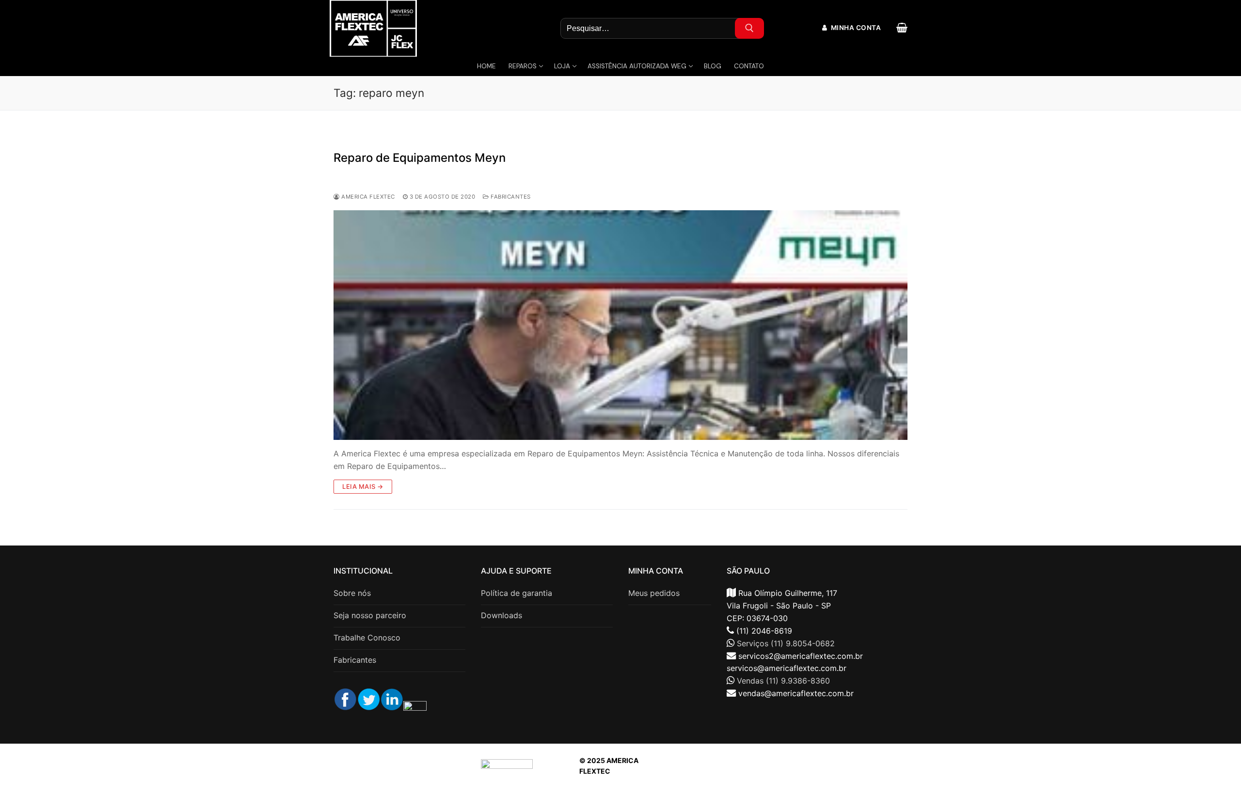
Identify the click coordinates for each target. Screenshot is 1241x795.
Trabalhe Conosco (367, 637)
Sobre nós (352, 593)
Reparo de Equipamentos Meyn (420, 158)
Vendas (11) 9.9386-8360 (783, 681)
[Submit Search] (749, 28)
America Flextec (367, 196)
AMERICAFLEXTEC (805, 771)
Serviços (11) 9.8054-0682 (786, 643)
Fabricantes (510, 196)
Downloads (501, 615)
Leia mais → (362, 486)
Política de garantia (516, 593)
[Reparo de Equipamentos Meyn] (620, 325)
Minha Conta (855, 27)
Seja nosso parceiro (370, 615)
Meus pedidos (654, 593)
